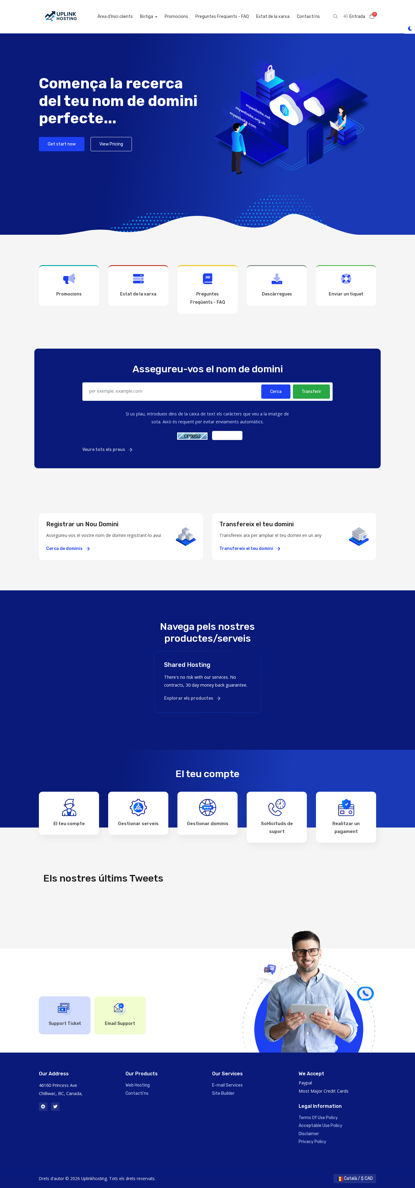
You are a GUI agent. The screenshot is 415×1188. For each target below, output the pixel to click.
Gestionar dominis (207, 823)
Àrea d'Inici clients (115, 16)
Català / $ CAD (358, 1178)
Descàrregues (277, 294)
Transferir (311, 391)
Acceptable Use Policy (320, 1125)
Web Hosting (137, 1085)
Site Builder (223, 1093)
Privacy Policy (312, 1141)
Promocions (176, 16)
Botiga (147, 16)
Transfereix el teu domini (246, 548)
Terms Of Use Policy (318, 1117)
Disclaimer (309, 1133)
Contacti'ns (308, 16)
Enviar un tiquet (346, 294)
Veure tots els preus (104, 449)
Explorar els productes (189, 698)
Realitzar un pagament (346, 827)
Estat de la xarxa (273, 16)
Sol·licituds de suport (277, 827)
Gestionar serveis (138, 823)
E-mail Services (227, 1085)
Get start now (62, 144)
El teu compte (69, 823)
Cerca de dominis (65, 548)
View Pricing (111, 144)
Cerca (276, 391)
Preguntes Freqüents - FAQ (222, 16)
